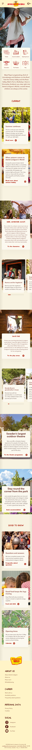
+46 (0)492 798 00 (21, 746)
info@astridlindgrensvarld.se (9, 746)
